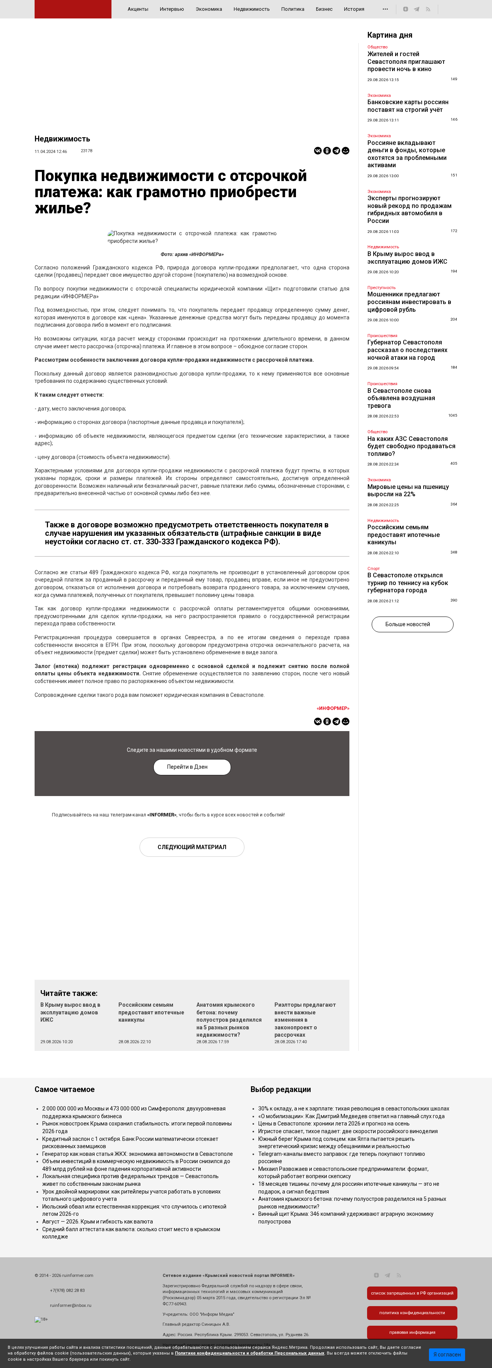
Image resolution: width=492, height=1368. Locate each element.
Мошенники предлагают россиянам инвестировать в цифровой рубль (409, 302)
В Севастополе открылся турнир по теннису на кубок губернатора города (407, 583)
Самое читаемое (65, 1089)
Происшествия (382, 335)
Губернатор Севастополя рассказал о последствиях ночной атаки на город (407, 350)
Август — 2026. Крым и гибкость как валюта (97, 1221)
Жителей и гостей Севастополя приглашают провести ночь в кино (406, 61)
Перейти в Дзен (187, 767)
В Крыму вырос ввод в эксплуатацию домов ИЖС (70, 1012)
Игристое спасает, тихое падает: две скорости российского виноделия (348, 1131)
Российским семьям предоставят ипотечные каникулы (151, 1012)
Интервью (172, 9)
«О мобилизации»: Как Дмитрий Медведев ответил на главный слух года (351, 1116)
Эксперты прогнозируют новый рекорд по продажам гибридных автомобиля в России (409, 209)
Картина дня (389, 35)
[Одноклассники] (327, 151)
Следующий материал (192, 847)
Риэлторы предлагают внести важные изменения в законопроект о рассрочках (305, 1020)
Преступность (381, 287)
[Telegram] (336, 151)
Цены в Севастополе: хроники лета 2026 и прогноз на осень (334, 1123)
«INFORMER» (161, 815)
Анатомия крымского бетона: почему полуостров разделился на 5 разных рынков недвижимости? (229, 1020)
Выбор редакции (281, 1089)
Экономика (209, 9)
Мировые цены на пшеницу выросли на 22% (408, 490)
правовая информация (412, 1332)
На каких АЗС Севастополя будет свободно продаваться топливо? (411, 446)
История (354, 9)
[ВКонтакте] (318, 151)
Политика (292, 9)
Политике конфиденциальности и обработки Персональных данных (249, 1353)
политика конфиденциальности (412, 1312)
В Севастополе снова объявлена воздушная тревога (401, 398)
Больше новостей (408, 624)
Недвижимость (252, 9)
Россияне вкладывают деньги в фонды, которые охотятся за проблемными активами (407, 154)
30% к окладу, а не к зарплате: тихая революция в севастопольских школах (353, 1108)
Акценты (138, 9)
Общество (377, 47)
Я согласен (447, 1354)
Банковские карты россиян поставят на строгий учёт (408, 105)
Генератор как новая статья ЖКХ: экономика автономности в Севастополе (137, 1154)
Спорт (373, 568)
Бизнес (324, 9)
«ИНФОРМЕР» (333, 708)
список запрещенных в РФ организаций (412, 1293)
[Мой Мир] (345, 151)
